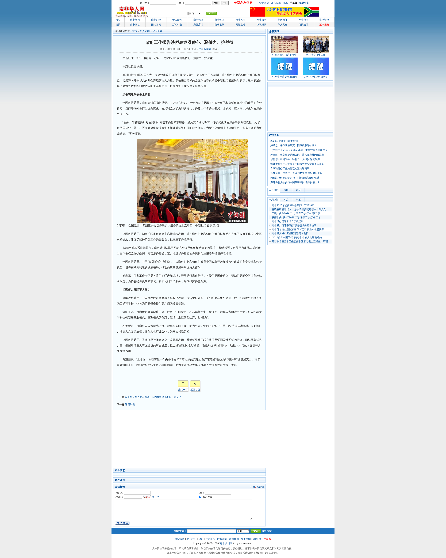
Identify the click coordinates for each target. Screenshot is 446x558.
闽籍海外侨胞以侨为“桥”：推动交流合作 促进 (294, 177)
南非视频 (219, 24)
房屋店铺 (198, 24)
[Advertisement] (172, 440)
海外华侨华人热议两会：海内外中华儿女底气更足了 (153, 397)
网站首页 (179, 539)
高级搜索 (267, 531)
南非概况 (198, 19)
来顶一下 (183, 389)
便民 (118, 24)
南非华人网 (226, 543)
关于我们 (191, 539)
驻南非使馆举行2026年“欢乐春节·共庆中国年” (296, 217)
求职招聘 (261, 24)
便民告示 (304, 24)
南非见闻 (240, 19)
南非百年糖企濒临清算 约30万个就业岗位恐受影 (298, 229)
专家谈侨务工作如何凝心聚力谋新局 (289, 168)
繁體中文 (304, 2)
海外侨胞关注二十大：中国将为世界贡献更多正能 (297, 163)
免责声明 (246, 539)
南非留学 (304, 19)
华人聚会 (282, 24)
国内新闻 (156, 24)
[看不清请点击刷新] (147, 497)
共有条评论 (257, 486)
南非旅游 (261, 19)
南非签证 (219, 19)
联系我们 (222, 539)
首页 (118, 19)
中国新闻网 (205, 49)
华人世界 (157, 31)
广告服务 (210, 539)
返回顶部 (258, 539)
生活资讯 (324, 19)
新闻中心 (177, 24)
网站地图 (234, 539)
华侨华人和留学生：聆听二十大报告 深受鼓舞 (295, 159)
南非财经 (156, 19)
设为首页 (264, 2)
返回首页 (195, 389)
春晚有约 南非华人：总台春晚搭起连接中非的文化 (299, 209)
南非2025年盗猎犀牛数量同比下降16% (293, 205)
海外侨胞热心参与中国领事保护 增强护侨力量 (295, 182)
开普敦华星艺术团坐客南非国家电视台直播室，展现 (300, 241)
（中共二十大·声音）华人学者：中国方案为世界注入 (298, 150)
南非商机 (135, 24)
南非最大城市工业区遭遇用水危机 (290, 233)
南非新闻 (135, 19)
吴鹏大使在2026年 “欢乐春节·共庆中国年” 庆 (296, 213)
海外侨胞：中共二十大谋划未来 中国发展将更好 (296, 173)
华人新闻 (145, 31)
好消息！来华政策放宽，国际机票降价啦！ (293, 145)
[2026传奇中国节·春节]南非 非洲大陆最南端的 (297, 237)
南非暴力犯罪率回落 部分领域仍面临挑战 (294, 225)
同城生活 (240, 24)
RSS (285, 2)
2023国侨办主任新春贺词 (284, 140)
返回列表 (130, 404)
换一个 (155, 496)
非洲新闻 (282, 19)
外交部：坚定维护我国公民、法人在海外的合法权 (297, 154)
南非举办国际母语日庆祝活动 (287, 221)
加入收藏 (276, 2)
